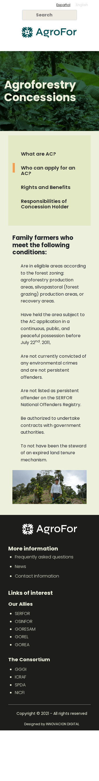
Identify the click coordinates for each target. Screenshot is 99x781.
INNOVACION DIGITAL (62, 724)
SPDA (20, 685)
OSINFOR (23, 621)
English (82, 4)
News (20, 566)
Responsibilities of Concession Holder (45, 204)
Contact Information (37, 576)
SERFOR (22, 613)
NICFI (19, 692)
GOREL (21, 637)
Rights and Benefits (45, 187)
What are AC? (38, 153)
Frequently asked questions (44, 557)
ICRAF (20, 677)
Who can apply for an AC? (48, 170)
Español (63, 4)
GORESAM (25, 629)
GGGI (20, 669)
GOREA (22, 645)
